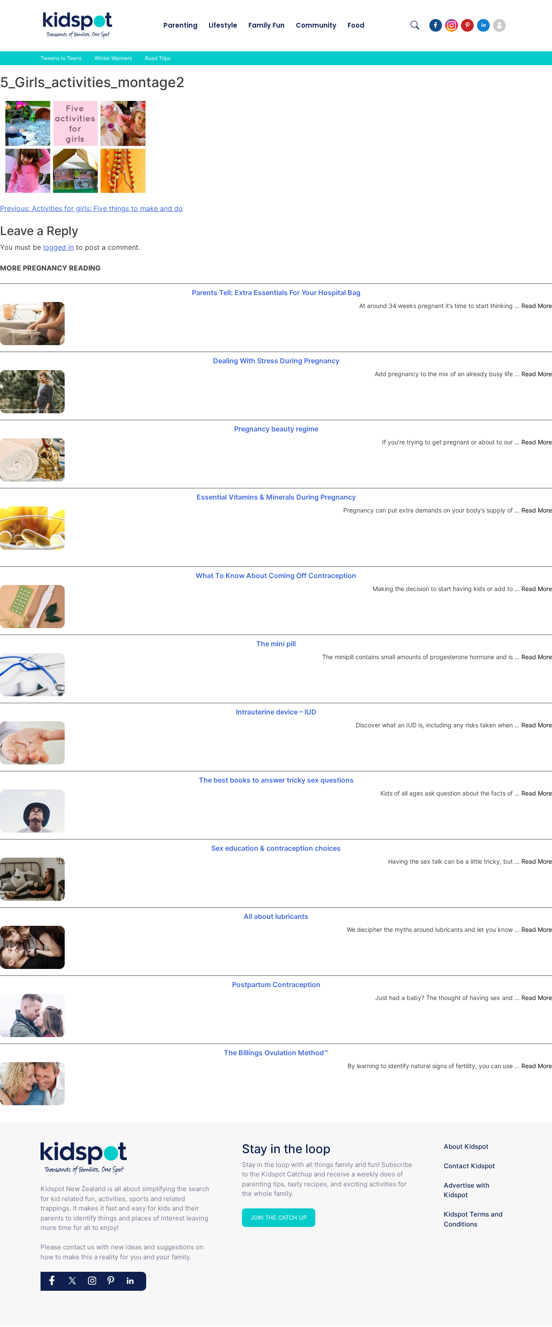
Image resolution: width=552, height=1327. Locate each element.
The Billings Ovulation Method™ (276, 1052)
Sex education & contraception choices (276, 848)
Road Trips (157, 58)
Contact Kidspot (469, 1166)
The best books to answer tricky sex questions (276, 780)
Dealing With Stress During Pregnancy (276, 360)
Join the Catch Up (279, 1217)
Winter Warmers (113, 58)
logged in (58, 247)
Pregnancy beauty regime (276, 429)
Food (356, 25)
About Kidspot (466, 1146)
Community (316, 25)
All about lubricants (276, 916)
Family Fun (266, 25)
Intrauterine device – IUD (276, 712)
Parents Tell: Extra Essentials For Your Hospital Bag (276, 292)
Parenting (180, 25)
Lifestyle (223, 25)
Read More (536, 305)
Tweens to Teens (61, 58)
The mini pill (276, 643)
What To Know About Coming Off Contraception (276, 575)
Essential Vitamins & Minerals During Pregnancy (276, 497)
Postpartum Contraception (276, 984)
